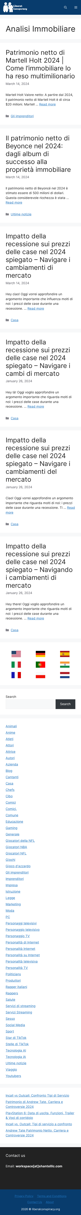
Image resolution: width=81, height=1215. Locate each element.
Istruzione (13, 891)
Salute (10, 999)
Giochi (10, 860)
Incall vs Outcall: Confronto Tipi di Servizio (37, 1095)
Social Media (15, 1025)
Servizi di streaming (20, 1006)
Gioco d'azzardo (18, 866)
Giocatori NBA (16, 847)
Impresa (12, 885)
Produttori (13, 980)
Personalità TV (17, 968)
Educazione (14, 821)
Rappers (12, 993)
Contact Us (34, 1202)
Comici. (11, 809)
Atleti (9, 739)
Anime (10, 732)
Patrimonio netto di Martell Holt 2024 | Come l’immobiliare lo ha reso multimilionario (40, 64)
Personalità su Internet (23, 955)
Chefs (10, 790)
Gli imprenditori (22, 116)
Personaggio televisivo (23, 930)
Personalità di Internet (22, 942)
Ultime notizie (21, 214)
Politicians (13, 974)
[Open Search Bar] (65, 7)
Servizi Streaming (19, 1012)
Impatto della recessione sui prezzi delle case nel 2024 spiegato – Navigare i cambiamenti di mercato (38, 255)
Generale (12, 834)
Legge (10, 898)
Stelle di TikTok (17, 1044)
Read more (47, 104)
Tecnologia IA (16, 1057)
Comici (11, 802)
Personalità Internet (20, 949)
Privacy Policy (24, 1196)
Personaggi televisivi (21, 923)
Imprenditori (15, 879)
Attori (10, 745)
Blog (9, 771)
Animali (11, 726)
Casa (14, 320)
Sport (10, 1031)
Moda (10, 910)
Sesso (10, 1019)
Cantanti (12, 777)
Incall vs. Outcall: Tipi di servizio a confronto (39, 1124)
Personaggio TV (18, 936)
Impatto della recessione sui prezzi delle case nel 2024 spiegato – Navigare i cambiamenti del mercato (38, 459)
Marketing (13, 904)
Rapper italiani (16, 987)
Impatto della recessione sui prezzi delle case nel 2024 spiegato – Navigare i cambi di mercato (38, 357)
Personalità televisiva (22, 961)
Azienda (12, 764)
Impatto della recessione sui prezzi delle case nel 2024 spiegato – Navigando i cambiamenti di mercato (39, 565)
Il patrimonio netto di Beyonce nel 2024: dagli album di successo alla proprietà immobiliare (38, 153)
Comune (12, 815)
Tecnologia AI (16, 1050)
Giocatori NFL (16, 853)
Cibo (9, 796)
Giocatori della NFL (20, 841)
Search (11, 697)
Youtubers (13, 1076)
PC (8, 917)
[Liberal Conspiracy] (15, 7)
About (50, 1202)
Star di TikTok (16, 1038)
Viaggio (11, 1069)
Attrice (10, 752)
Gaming (11, 828)
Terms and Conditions (51, 1196)
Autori (10, 758)
